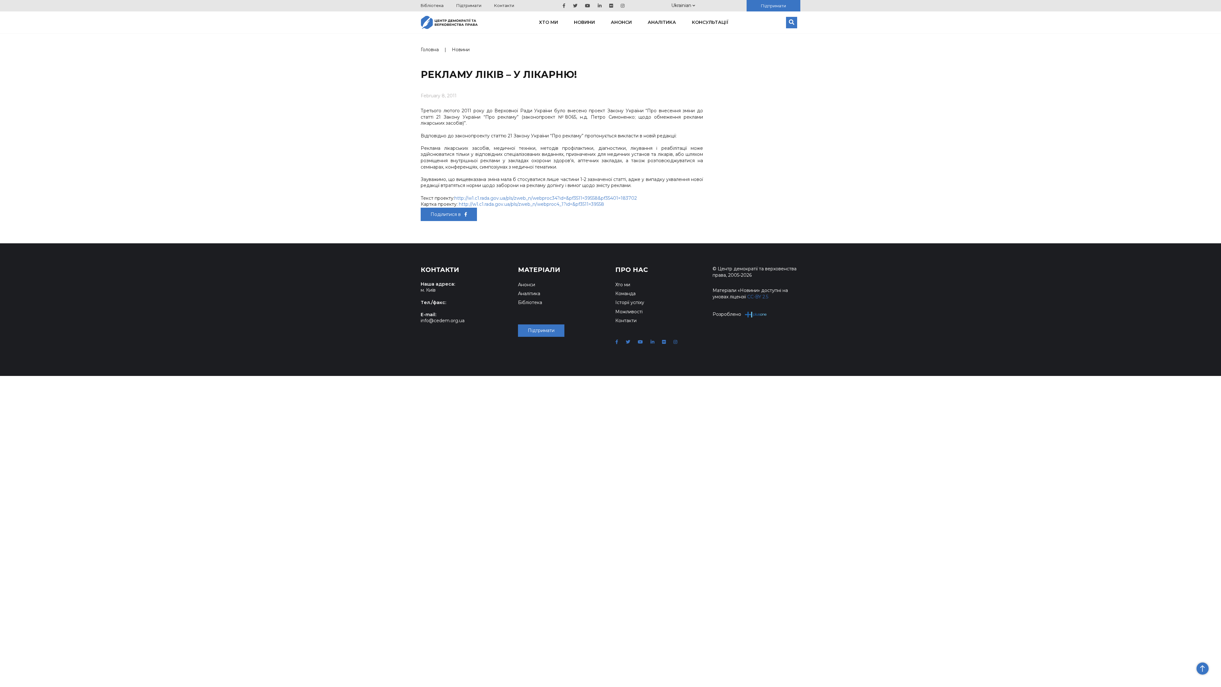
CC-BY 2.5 (757, 297)
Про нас (631, 270)
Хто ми (548, 22)
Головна (430, 49)
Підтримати (468, 5)
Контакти (504, 5)
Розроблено (727, 314)
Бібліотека (432, 5)
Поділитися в (446, 214)
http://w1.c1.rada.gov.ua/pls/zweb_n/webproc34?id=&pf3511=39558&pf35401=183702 (545, 198)
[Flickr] (611, 5)
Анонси (621, 22)
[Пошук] (791, 22)
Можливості (629, 312)
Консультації (710, 22)
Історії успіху (629, 302)
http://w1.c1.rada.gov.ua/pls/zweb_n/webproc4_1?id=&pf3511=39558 (531, 204)
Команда (625, 293)
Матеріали (539, 270)
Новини (584, 22)
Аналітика (662, 22)
